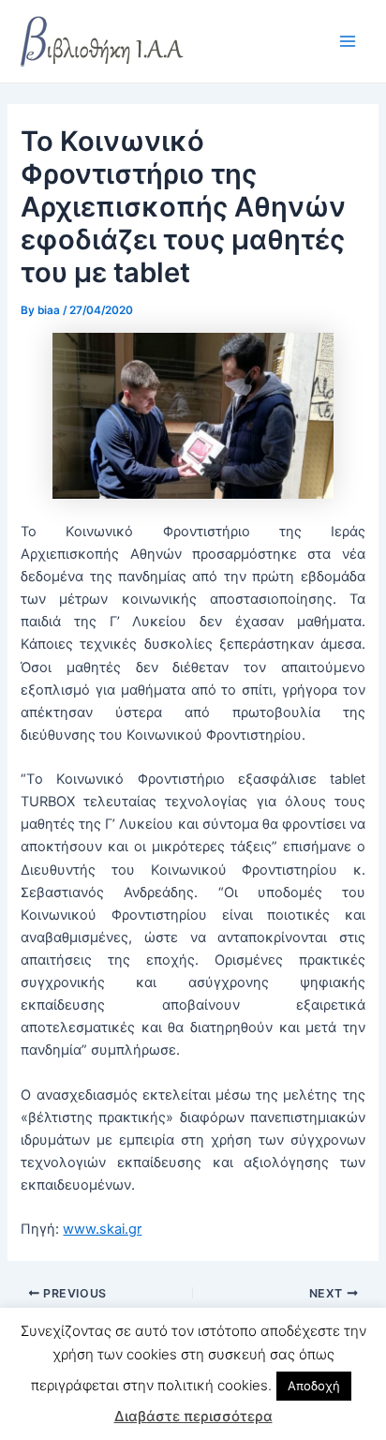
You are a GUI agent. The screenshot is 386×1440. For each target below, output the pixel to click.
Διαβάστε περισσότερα (193, 1416)
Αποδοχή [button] (314, 1385)
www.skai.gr (102, 1229)
